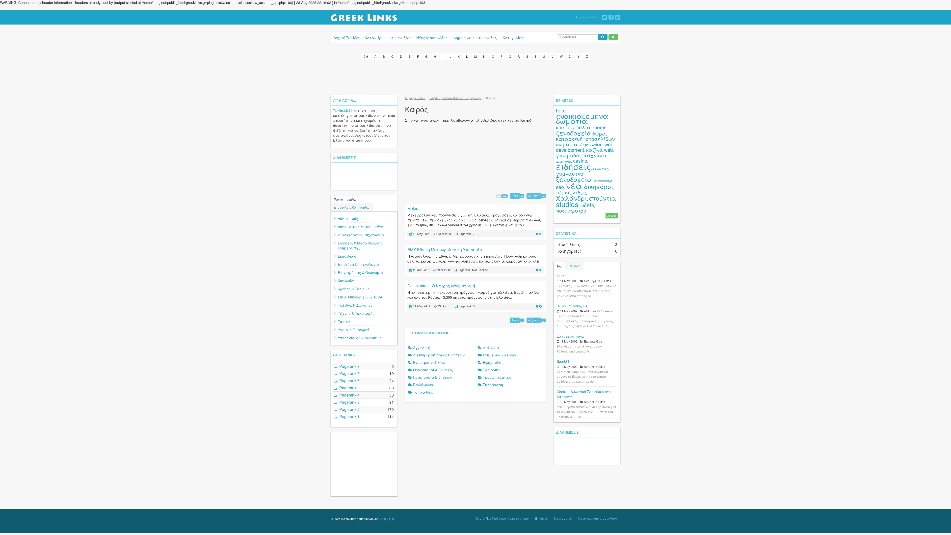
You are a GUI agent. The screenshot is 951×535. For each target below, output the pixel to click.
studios (567, 204)
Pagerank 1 (349, 416)
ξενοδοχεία (574, 179)
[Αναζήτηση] (603, 37)
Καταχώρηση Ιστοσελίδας (387, 37)
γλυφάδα (568, 155)
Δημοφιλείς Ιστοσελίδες (475, 37)
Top (559, 266)
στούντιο (602, 197)
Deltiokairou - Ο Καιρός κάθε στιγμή (441, 286)
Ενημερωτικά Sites (429, 362)
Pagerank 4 (349, 395)
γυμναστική (570, 173)
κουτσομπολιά (573, 127)
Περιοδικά (492, 369)
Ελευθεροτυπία (570, 336)
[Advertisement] (475, 77)
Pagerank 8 (349, 366)
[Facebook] (611, 17)
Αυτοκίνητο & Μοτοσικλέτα (361, 226)
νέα (574, 185)
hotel (561, 110)
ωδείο (587, 205)
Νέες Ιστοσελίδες (432, 37)
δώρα (599, 133)
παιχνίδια (594, 155)
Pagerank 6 (349, 380)
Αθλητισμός (348, 218)
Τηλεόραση (493, 384)
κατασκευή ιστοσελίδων (585, 138)
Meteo (412, 208)
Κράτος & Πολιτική (354, 288)
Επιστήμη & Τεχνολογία (358, 264)
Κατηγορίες (513, 37)
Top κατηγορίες (345, 199)
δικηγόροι (598, 186)
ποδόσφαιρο (571, 210)
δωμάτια (567, 144)
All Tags (611, 215)
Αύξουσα (534, 196)
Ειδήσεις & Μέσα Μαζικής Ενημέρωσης (360, 245)
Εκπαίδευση (348, 256)
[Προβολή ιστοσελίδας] (537, 234)
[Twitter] (604, 17)
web (608, 149)
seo (560, 186)
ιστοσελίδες (571, 192)
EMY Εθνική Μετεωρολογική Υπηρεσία (444, 249)
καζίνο (594, 149)
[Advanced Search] (613, 37)
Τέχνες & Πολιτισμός (356, 313)
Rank (515, 196)
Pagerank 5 (349, 388)
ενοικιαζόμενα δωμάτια (582, 118)
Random (574, 266)
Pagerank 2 (349, 409)
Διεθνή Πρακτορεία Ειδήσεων (439, 354)
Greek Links (347, 110)
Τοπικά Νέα (423, 392)
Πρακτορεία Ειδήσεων (432, 377)
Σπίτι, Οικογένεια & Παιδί (360, 296)
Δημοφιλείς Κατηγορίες (352, 207)
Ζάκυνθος (591, 144)
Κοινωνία (346, 280)
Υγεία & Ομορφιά (353, 329)
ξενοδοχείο (573, 132)
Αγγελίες (421, 347)
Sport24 (563, 361)
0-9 (366, 56)
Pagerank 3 (349, 402)
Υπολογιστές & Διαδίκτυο (360, 337)
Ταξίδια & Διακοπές (355, 305)
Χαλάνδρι (571, 197)
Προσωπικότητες (497, 377)
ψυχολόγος (600, 169)
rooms (600, 127)
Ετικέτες (541, 518)
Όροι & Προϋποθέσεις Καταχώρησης (502, 518)
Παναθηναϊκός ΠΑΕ (573, 305)
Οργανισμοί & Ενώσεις (433, 369)
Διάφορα (491, 347)
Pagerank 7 (349, 373)
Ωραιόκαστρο (603, 181)
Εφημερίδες (493, 362)
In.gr (560, 275)
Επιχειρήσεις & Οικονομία (360, 272)
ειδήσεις (573, 166)
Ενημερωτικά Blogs (499, 354)
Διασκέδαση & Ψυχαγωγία (361, 234)
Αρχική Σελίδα (586, 17)
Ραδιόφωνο (423, 384)
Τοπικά (344, 321)
